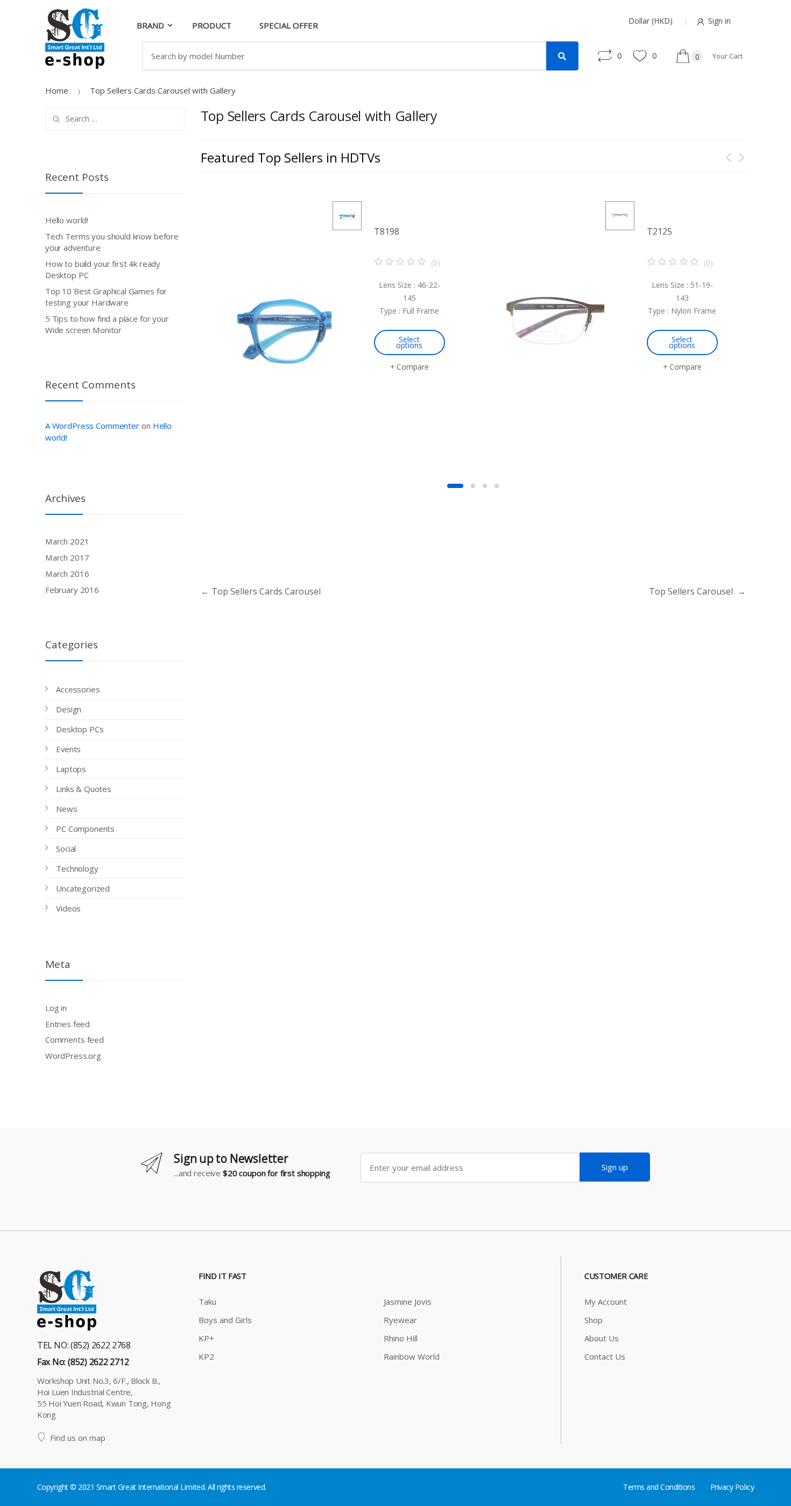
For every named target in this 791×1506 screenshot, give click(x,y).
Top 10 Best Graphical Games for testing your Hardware (106, 297)
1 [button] (455, 486)
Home (56, 90)
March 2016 (67, 573)
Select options (409, 342)
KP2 (206, 1356)
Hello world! (66, 220)
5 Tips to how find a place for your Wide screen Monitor (107, 324)
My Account (605, 1301)
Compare (413, 367)
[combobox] (344, 55)
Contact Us (604, 1356)
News (66, 808)
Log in (56, 1007)
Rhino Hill (401, 1338)
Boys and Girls (225, 1319)
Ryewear (400, 1319)
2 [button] (473, 486)
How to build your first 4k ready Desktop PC (102, 269)
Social (66, 848)
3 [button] (485, 486)
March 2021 (67, 541)
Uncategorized (83, 888)
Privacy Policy (732, 1487)
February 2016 (72, 589)
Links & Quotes (83, 788)
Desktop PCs (79, 729)
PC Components (85, 828)
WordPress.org (73, 1055)
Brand (150, 25)
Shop (593, 1319)
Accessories (78, 689)
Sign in (719, 21)
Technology (77, 868)
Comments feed (74, 1039)
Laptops (71, 768)
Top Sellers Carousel (697, 591)
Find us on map (77, 1437)
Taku (207, 1301)
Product (211, 25)
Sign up (615, 1167)
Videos (68, 908)
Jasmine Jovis (408, 1301)
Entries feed (67, 1024)
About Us (601, 1338)
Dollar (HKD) (650, 21)
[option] (337, 325)
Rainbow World (412, 1356)
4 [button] (497, 486)
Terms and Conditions (659, 1487)
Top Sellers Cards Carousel (261, 591)
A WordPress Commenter (92, 425)
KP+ (206, 1338)
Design (68, 709)
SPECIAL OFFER (288, 25)
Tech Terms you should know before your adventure (112, 242)
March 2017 (67, 557)
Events (68, 749)
